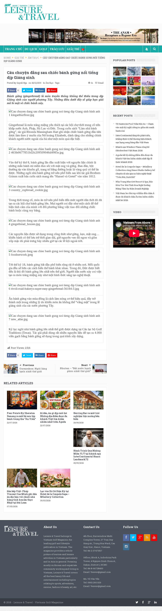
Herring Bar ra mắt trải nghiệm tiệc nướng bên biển (86, 416)
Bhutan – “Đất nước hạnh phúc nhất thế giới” (75, 370)
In (92, 83)
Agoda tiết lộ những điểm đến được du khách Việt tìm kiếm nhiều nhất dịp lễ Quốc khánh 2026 (134, 158)
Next (84, 365)
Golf (43, 49)
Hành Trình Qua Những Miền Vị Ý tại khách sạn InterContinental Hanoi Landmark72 (87, 455)
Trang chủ (13, 49)
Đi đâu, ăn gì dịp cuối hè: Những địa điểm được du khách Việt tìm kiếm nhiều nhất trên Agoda (53, 417)
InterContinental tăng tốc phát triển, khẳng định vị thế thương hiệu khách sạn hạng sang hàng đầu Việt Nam (133, 139)
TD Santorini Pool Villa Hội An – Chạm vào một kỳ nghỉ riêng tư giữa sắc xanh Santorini (135, 127)
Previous (28, 365)
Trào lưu (57, 49)
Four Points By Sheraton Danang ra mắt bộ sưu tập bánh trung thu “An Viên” (21, 416)
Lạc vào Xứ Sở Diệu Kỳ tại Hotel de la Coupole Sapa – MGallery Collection (54, 494)
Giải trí (73, 49)
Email (100, 83)
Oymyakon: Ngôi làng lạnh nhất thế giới (33, 370)
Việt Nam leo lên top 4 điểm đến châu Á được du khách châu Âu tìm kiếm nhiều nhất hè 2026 (135, 197)
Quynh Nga (22, 83)
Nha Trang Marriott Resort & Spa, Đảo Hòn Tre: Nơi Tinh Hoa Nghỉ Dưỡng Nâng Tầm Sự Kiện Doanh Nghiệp (134, 185)
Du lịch (31, 49)
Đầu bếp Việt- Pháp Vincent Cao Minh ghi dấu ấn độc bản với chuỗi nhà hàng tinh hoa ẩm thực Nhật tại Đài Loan (22, 497)
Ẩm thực (49, 83)
